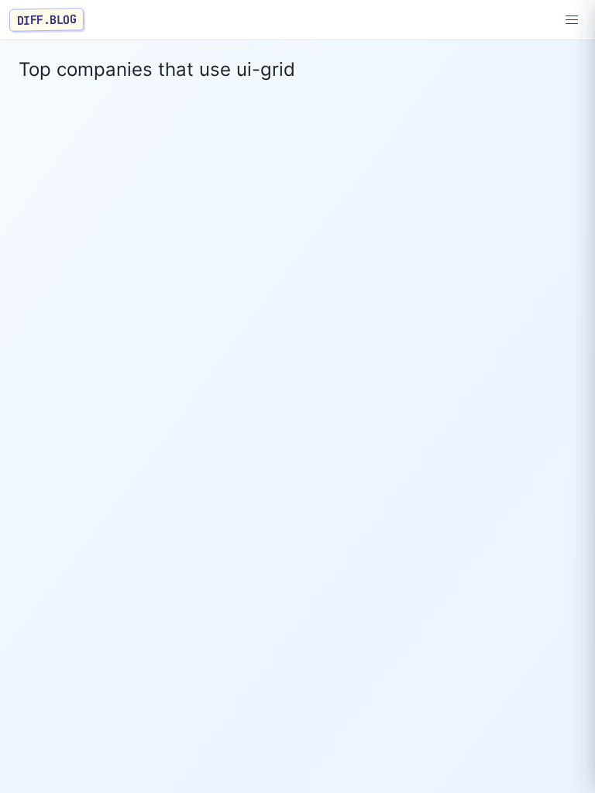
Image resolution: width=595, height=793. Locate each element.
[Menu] (572, 20)
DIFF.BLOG (47, 19)
